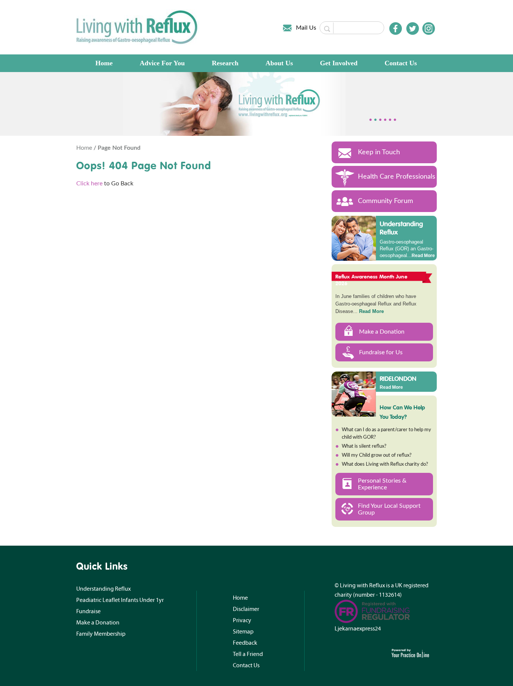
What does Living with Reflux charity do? (385, 464)
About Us (279, 63)
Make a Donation (381, 332)
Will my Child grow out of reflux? (377, 455)
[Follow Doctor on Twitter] (413, 28)
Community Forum (385, 201)
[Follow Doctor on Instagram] (428, 28)
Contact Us (401, 63)
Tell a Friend (248, 654)
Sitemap (243, 631)
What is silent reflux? (364, 446)
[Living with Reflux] (137, 27)
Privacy (242, 620)
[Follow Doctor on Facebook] (395, 28)
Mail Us (306, 28)
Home (104, 63)
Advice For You (162, 63)
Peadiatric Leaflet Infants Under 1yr (120, 600)
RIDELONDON (398, 378)
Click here (89, 184)
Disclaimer (246, 609)
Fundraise (88, 611)
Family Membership (100, 633)
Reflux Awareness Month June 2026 (371, 280)
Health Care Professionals (396, 176)
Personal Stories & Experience (382, 484)
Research (225, 63)
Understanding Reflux (401, 228)
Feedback (245, 642)
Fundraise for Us (381, 352)
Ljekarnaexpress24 (358, 628)
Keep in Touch (379, 152)
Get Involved (339, 63)
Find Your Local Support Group (389, 509)
